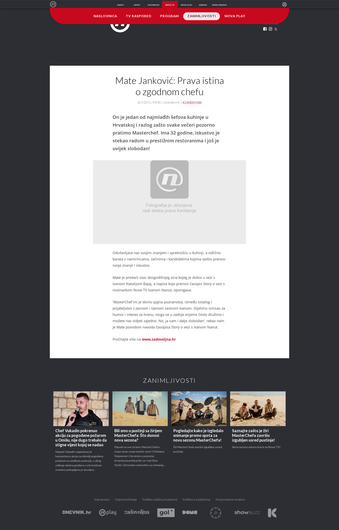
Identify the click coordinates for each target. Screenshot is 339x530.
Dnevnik (77, 512)
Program (169, 16)
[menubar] (284, 4)
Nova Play (235, 16)
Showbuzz (247, 512)
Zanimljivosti (201, 16)
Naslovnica (105, 16)
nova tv (169, 5)
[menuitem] (284, 4)
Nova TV (55, 4)
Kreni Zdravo (272, 512)
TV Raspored (138, 16)
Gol (166, 512)
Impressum (101, 500)
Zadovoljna (136, 512)
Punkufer (216, 512)
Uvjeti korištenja (126, 500)
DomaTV (189, 512)
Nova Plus (107, 512)
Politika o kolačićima (196, 500)
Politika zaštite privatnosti (159, 500)
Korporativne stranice (230, 500)
